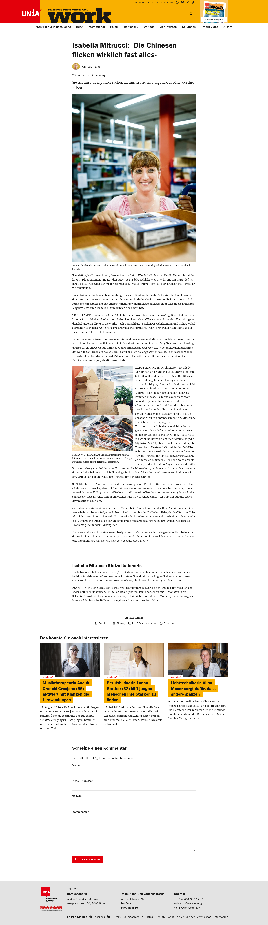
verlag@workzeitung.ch (187, 907)
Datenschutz (220, 917)
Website (77, 796)
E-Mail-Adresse (82, 780)
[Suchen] (191, 14)
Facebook (99, 917)
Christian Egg (91, 66)
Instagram (133, 917)
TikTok (149, 917)
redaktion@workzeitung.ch (189, 903)
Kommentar (80, 812)
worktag (100, 75)
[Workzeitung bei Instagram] (188, 2)
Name (76, 765)
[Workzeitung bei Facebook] (177, 2)
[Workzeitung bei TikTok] (193, 2)
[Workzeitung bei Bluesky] (182, 2)
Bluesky (116, 917)
